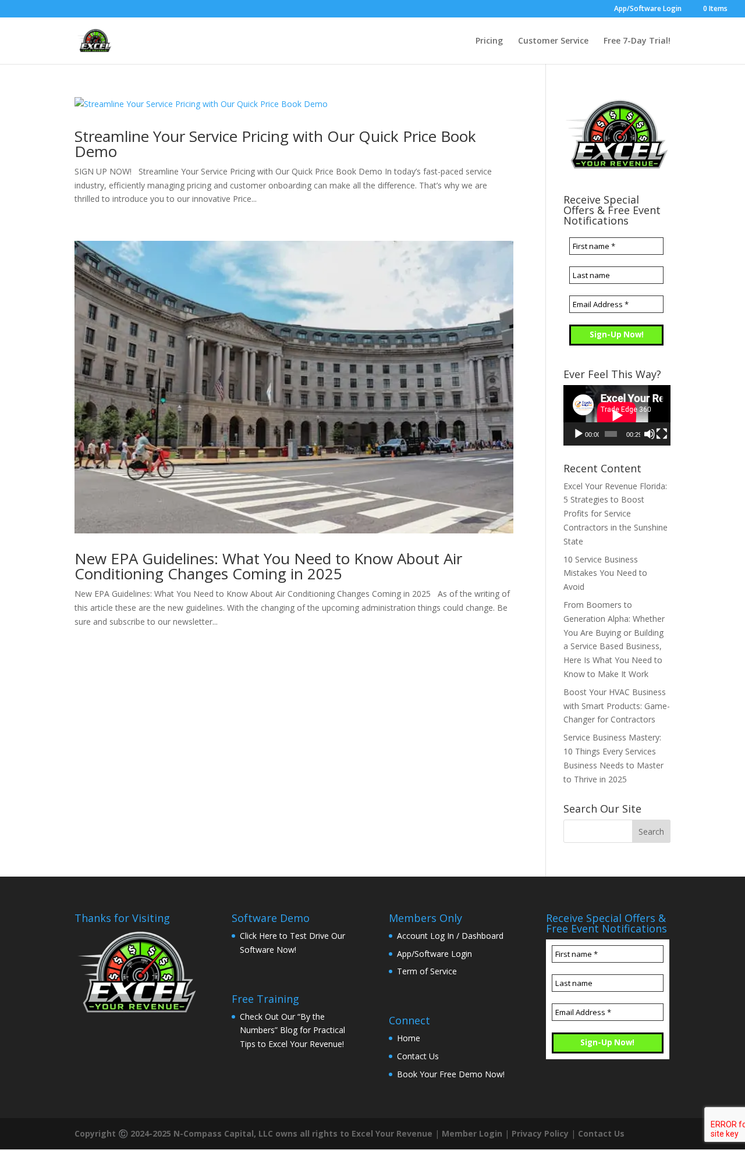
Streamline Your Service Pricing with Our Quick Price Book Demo (275, 144)
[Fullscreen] (662, 434)
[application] (616, 415)
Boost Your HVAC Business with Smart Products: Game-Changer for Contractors (616, 705)
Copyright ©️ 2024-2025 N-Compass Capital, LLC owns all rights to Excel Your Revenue (253, 1133)
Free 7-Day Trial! (637, 41)
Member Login (472, 1133)
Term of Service (427, 971)
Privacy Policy (540, 1133)
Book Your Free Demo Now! (451, 1074)
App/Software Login (648, 9)
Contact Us (418, 1056)
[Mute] (649, 434)
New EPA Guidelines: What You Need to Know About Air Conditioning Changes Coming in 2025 (268, 566)
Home (408, 1038)
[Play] (578, 434)
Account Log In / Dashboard (450, 935)
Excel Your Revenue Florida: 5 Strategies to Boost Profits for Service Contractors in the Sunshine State (615, 513)
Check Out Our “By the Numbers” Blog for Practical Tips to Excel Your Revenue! (292, 1030)
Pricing (489, 41)
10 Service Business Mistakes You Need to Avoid (605, 573)
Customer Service (553, 41)
